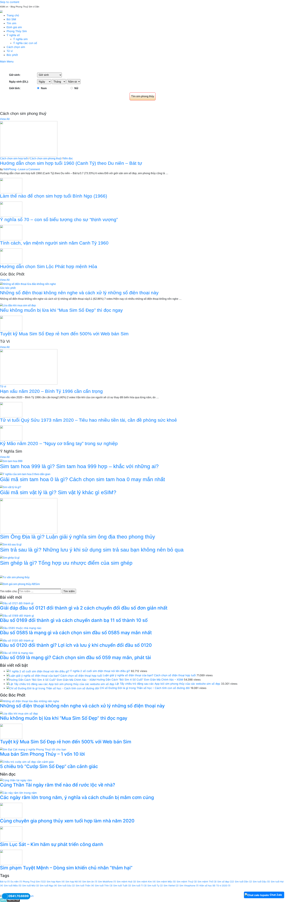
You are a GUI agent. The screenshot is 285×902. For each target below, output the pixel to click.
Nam (44, 88)
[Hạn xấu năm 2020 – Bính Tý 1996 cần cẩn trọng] (28, 366)
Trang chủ (13, 15)
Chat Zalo (276, 894)
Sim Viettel (171, 885)
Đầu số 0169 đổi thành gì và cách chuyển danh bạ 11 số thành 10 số (74, 620)
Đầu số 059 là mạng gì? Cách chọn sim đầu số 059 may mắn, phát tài (75, 657)
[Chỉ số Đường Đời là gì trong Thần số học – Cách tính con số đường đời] (53, 688)
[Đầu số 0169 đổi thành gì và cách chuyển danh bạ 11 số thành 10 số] (17, 615)
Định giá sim (14, 27)
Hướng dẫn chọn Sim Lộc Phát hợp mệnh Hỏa (48, 266)
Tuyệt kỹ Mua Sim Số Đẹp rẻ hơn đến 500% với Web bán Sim (64, 333)
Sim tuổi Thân (85, 885)
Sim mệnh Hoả (126, 881)
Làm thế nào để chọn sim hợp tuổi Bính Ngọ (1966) (53, 196)
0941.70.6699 (18, 896)
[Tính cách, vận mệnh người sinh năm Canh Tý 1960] (11, 232)
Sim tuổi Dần (243, 881)
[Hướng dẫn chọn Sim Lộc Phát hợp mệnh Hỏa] (11, 256)
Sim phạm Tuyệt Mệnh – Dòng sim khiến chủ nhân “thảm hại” (66, 868)
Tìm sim (11, 23)
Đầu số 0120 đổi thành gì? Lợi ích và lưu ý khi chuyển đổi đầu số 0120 (76, 645)
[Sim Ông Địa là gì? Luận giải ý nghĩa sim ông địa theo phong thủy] (28, 515)
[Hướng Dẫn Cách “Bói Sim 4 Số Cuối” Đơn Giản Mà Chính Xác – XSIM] (51, 679)
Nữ (76, 88)
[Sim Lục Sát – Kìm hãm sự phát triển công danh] (11, 833)
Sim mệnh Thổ (207, 881)
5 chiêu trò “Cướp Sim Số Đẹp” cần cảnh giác (49, 766)
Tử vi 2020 (223, 885)
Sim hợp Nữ (73, 881)
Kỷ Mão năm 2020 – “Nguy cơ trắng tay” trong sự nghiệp (59, 443)
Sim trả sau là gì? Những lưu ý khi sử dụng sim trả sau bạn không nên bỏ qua (92, 550)
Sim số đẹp (225, 881)
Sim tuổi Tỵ (155, 885)
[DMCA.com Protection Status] (10, 900)
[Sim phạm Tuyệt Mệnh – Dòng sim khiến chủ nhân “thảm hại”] (11, 857)
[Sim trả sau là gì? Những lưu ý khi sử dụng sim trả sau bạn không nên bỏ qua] (10, 544)
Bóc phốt (12, 55)
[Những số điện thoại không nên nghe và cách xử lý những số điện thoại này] (28, 283)
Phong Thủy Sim (17, 31)
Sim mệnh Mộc (166, 881)
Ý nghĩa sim (20, 39)
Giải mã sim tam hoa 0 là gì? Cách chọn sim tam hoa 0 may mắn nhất (82, 479)
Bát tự (5, 881)
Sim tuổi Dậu (261, 881)
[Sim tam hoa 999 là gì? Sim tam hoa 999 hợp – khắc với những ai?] (11, 461)
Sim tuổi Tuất (122, 885)
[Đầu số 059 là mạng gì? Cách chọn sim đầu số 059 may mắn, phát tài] (16, 652)
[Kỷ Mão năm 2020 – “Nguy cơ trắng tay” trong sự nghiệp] (11, 433)
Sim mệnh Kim (146, 881)
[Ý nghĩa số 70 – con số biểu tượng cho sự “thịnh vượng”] (11, 208)
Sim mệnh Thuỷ (187, 881)
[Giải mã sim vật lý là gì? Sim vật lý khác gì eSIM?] (10, 487)
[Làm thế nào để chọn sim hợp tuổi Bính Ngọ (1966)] (11, 185)
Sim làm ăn (89, 881)
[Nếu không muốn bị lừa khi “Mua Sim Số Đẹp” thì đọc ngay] (18, 305)
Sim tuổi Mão (12, 885)
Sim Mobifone (107, 881)
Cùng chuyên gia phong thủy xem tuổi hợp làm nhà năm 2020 (67, 821)
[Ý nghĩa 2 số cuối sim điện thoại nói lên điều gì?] (38, 671)
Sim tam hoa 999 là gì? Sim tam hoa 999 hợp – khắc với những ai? (79, 466)
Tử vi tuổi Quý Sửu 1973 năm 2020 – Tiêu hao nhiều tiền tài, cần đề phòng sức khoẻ (88, 420)
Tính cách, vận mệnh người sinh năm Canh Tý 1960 (54, 243)
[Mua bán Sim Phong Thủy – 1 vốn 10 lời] (33, 749)
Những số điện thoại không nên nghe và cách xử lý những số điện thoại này (79, 292)
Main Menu (7, 61)
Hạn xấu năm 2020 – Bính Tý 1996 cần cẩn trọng (51, 391)
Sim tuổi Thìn (103, 885)
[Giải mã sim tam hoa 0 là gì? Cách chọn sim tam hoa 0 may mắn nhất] (25, 474)
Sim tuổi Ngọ (48, 885)
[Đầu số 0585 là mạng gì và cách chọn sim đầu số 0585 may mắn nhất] (20, 627)
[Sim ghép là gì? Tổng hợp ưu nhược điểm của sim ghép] (9, 557)
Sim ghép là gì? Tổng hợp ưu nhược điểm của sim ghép (66, 563)
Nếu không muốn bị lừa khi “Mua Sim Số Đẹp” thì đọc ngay (61, 310)
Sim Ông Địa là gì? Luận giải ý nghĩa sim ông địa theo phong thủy (77, 537)
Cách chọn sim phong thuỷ (45, 158)
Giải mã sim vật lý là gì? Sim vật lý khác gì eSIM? (58, 492)
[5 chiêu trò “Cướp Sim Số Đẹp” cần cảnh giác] (27, 761)
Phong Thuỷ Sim (34, 881)
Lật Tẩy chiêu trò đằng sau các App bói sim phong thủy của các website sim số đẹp (167, 683)
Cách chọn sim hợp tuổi (14, 158)
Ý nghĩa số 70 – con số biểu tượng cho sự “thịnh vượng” (59, 219)
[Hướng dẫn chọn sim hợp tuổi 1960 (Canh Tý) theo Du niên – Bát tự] (28, 138)
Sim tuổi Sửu (66, 885)
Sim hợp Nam (56, 881)
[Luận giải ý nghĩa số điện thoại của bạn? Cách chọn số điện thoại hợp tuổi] (54, 675)
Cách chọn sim (16, 47)
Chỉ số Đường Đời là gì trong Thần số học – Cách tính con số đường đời (145, 688)
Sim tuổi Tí (139, 885)
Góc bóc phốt (8, 288)
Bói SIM (11, 19)
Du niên (16, 881)
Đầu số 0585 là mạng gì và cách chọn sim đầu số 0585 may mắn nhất (76, 632)
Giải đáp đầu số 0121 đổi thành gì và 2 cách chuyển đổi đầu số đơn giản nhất (83, 608)
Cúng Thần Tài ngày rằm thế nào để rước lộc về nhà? (57, 785)
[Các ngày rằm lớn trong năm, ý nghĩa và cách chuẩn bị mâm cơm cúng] (18, 792)
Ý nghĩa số (13, 35)
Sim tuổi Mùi (30, 885)
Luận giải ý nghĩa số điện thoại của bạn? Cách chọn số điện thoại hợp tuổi (149, 675)
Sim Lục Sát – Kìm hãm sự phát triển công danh (51, 844)
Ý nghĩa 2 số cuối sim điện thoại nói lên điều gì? (100, 671)
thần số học (207, 885)
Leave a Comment (29, 169)
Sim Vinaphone (189, 885)
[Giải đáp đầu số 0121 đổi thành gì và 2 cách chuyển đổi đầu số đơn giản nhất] (16, 603)
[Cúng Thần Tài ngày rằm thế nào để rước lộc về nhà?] (16, 780)
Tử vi (10, 51)
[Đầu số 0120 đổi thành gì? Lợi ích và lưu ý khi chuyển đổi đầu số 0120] (17, 640)
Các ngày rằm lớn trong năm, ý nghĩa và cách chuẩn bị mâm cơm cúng (77, 797)
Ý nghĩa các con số (25, 43)
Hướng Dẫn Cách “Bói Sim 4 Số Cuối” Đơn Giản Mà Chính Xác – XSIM (139, 679)
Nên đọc (68, 158)
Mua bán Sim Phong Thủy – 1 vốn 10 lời (42, 754)
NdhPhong (9, 169)
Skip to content (9, 2)
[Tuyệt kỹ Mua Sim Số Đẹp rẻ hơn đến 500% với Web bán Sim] (11, 323)
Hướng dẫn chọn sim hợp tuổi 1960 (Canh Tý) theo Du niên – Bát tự (71, 163)
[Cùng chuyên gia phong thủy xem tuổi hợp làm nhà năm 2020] (11, 810)
